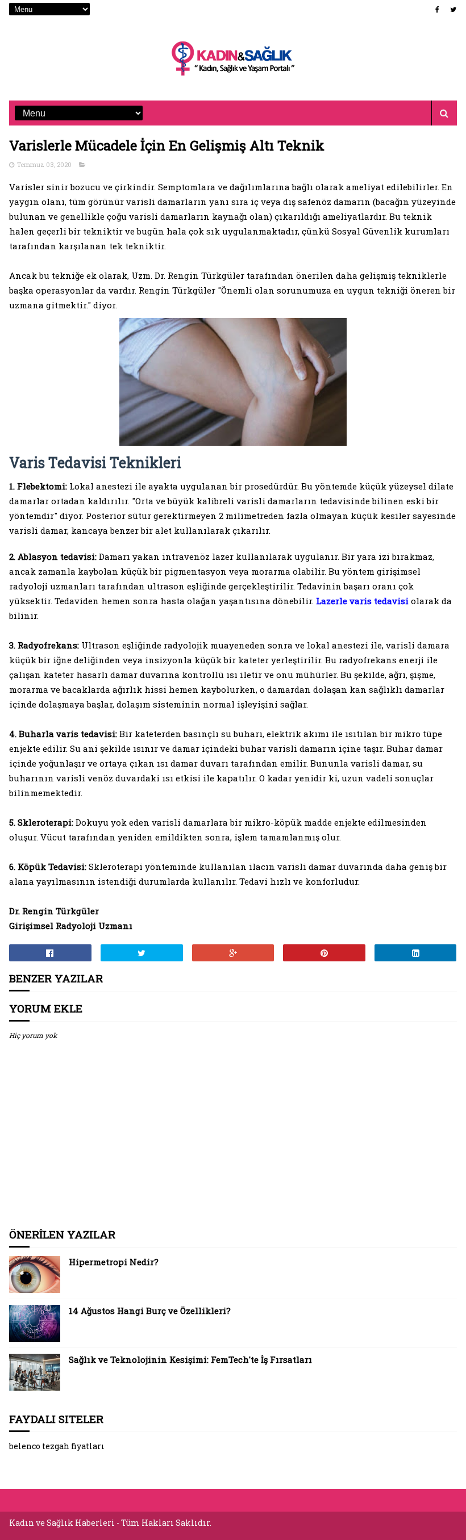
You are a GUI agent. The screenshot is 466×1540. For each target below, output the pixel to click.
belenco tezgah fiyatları (57, 1446)
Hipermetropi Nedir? (114, 1261)
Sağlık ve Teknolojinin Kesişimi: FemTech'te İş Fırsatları (190, 1359)
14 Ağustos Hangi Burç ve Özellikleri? (150, 1310)
